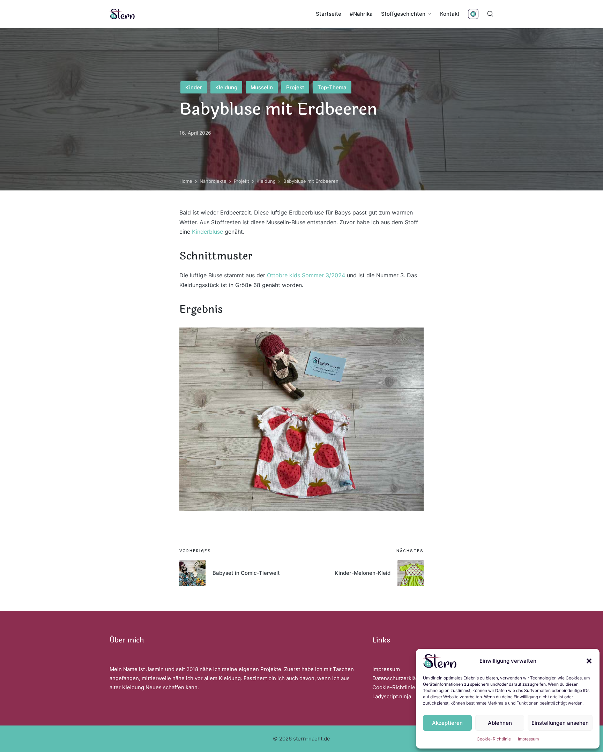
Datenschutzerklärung (399, 678)
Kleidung (226, 87)
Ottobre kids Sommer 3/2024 (306, 275)
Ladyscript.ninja (391, 696)
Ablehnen (500, 723)
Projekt (295, 87)
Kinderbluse (207, 231)
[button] (589, 660)
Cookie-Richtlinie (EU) (399, 687)
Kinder (193, 87)
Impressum (528, 739)
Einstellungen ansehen (560, 723)
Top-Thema (332, 87)
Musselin (262, 87)
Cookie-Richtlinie (494, 739)
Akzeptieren (447, 723)
